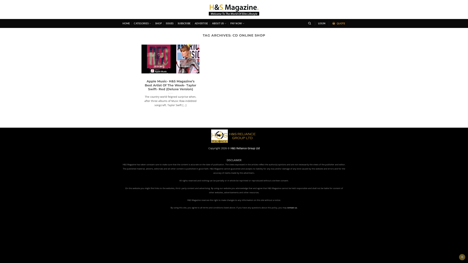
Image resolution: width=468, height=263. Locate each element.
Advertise (201, 23)
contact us (292, 207)
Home (126, 23)
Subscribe (184, 23)
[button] (321, 23)
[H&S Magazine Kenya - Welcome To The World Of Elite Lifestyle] (234, 9)
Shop (158, 23)
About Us (218, 23)
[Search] (309, 23)
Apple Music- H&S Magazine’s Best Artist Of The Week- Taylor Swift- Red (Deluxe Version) (170, 85)
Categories (141, 23)
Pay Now (236, 23)
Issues (170, 23)
